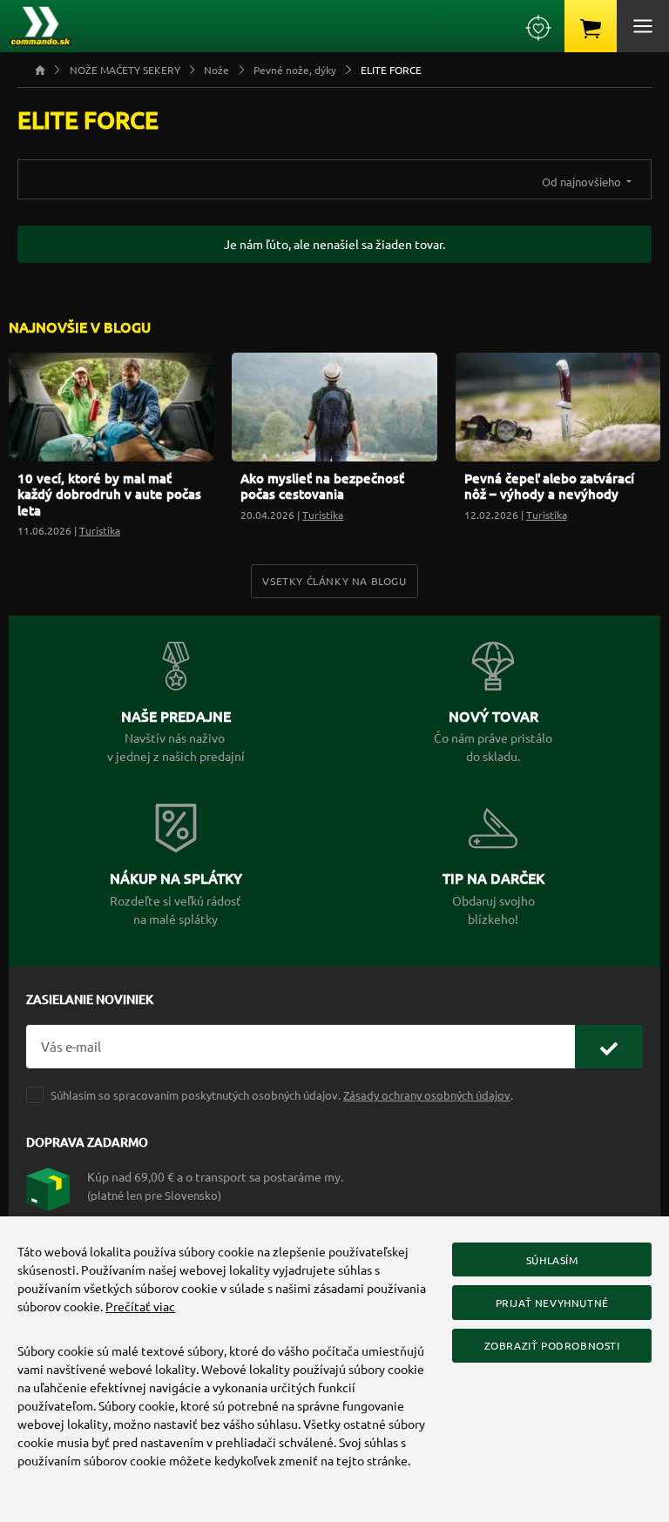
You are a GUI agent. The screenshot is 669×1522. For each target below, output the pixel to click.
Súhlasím (552, 1260)
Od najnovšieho (583, 181)
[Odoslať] (609, 1047)
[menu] (643, 26)
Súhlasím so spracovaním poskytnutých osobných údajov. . (282, 1095)
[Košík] (590, 26)
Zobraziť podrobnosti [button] (552, 1345)
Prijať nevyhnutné (552, 1303)
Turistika (99, 530)
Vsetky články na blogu (334, 581)
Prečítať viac (140, 1306)
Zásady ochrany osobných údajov (426, 1095)
